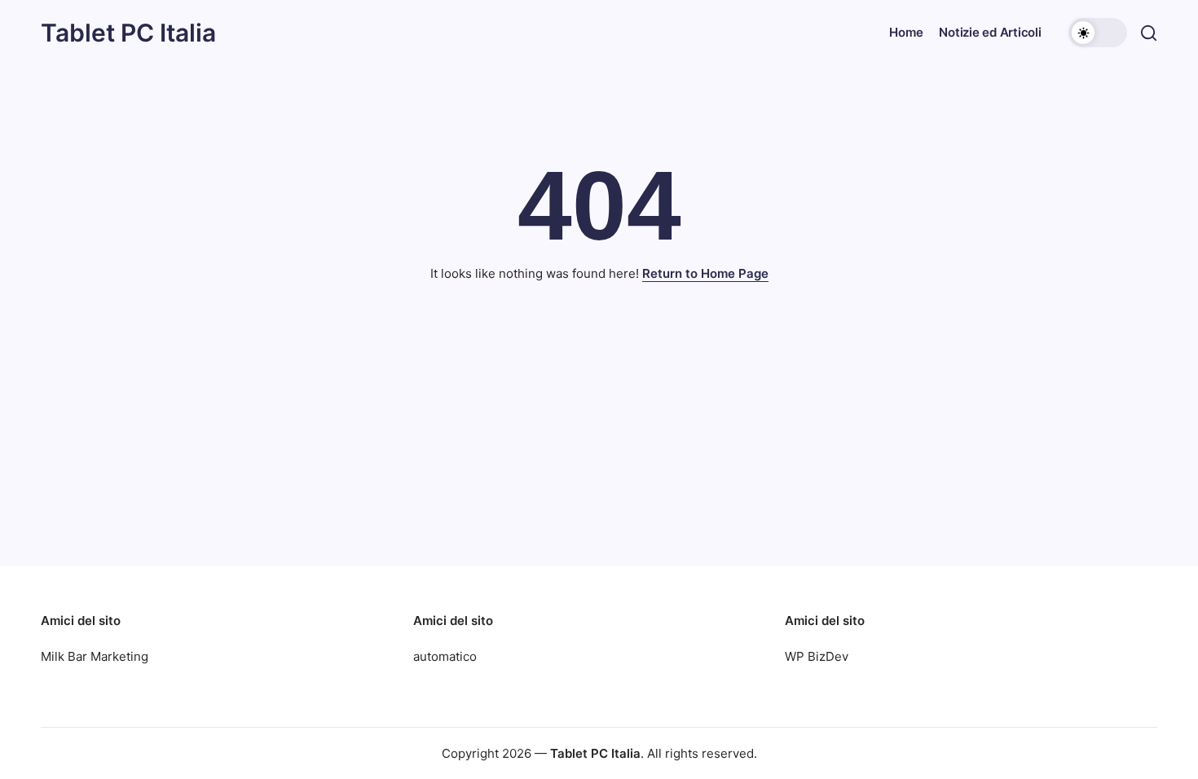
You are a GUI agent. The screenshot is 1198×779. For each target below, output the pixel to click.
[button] (1097, 32)
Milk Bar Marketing (94, 656)
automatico (445, 656)
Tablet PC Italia (128, 32)
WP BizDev (816, 656)
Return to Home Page (705, 273)
